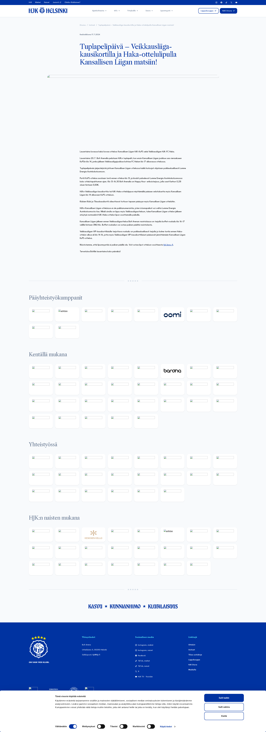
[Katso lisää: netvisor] (67, 421)
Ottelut (191, 645)
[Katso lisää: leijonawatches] (93, 388)
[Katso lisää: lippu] (172, 478)
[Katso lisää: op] (120, 314)
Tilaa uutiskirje (195, 655)
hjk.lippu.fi (168, 245)
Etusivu (83, 25)
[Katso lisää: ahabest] (41, 494)
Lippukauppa (194, 660)
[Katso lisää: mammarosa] (146, 494)
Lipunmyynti (165, 11)
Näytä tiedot (166, 726)
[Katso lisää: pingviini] (93, 371)
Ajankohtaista (98, 11)
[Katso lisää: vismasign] (93, 421)
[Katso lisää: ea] (41, 421)
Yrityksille (131, 11)
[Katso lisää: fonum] (225, 534)
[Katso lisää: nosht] (93, 461)
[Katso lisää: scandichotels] (146, 421)
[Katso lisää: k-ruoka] (225, 404)
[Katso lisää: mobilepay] (41, 371)
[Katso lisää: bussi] (225, 388)
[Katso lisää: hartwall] (93, 314)
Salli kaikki (224, 698)
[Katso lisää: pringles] (225, 461)
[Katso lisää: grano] (199, 404)
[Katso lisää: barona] (172, 371)
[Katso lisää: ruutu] (146, 314)
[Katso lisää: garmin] (120, 478)
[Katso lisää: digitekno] (41, 388)
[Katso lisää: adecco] (199, 371)
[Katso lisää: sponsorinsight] (172, 494)
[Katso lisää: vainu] (199, 534)
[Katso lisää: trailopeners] (120, 371)
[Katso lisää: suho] (93, 494)
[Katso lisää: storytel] (225, 371)
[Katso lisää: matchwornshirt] (225, 478)
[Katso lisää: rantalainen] (67, 534)
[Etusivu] (48, 10)
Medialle (192, 670)
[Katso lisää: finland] (172, 551)
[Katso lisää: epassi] (120, 551)
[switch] (101, 726)
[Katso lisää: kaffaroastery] (146, 461)
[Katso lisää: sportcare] (67, 494)
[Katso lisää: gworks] (199, 478)
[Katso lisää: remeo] (120, 421)
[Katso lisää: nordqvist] (146, 371)
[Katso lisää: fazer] (146, 404)
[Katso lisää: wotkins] (199, 461)
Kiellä (224, 716)
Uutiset (92, 25)
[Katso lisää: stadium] (41, 331)
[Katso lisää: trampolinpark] (41, 461)
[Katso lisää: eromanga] (120, 461)
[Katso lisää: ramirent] (93, 404)
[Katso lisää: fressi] (67, 551)
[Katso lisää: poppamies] (67, 461)
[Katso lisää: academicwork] (41, 404)
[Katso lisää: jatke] (67, 388)
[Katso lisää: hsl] (120, 404)
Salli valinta (224, 707)
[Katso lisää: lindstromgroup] (41, 478)
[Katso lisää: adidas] (67, 314)
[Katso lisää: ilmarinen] (199, 388)
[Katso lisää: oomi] (172, 314)
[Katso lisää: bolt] (199, 314)
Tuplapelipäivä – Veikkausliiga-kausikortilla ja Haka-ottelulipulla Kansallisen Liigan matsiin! (136, 25)
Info (115, 11)
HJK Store (192, 665)
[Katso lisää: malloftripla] (67, 404)
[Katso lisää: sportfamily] (146, 478)
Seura (148, 11)
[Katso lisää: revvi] (41, 314)
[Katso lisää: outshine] (93, 478)
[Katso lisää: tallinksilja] (225, 314)
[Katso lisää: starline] (172, 388)
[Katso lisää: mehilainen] (67, 331)
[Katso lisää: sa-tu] (67, 478)
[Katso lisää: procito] (120, 494)
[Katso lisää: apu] (120, 388)
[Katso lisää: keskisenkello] (93, 534)
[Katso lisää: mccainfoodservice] (172, 461)
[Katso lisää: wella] (93, 551)
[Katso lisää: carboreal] (67, 371)
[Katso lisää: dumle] (172, 404)
